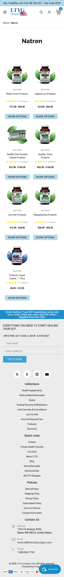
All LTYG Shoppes (32, 475)
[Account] (49, 12)
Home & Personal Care (32, 419)
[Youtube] (47, 374)
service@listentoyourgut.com (34, 542)
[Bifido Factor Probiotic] (17, 74)
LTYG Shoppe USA (26, 563)
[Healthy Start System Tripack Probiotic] (17, 135)
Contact (32, 442)
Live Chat (32, 451)
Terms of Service (32, 508)
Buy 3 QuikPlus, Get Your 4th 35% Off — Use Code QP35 (32, 3)
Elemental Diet (32, 471)
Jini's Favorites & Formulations (32, 409)
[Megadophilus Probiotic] (45, 195)
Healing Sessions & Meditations (32, 405)
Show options (17, 116)
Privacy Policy (32, 498)
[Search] (41, 12)
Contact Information (32, 513)
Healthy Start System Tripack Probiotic (17, 154)
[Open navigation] (5, 12)
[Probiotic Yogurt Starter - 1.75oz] (17, 255)
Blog (32, 461)
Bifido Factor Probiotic (17, 92)
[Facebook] (27, 374)
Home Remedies (32, 466)
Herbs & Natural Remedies (32, 395)
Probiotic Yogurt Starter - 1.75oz (17, 275)
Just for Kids (32, 414)
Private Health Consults (32, 447)
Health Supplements (32, 390)
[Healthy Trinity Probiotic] (45, 135)
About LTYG (32, 456)
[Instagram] (37, 374)
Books (32, 400)
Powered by (28, 566)
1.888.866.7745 (25, 552)
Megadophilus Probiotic (45, 213)
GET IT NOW (15, 359)
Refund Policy (32, 489)
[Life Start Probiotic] (17, 195)
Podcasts (32, 424)
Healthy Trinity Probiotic (45, 154)
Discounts (32, 429)
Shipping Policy (32, 493)
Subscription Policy (32, 503)
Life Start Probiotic (17, 213)
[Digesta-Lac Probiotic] (45, 74)
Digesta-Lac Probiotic (45, 92)
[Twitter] (17, 374)
